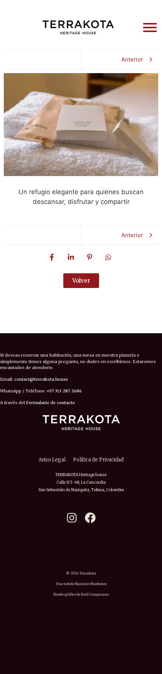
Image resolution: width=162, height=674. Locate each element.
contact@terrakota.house (41, 379)
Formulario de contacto (50, 402)
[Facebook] (90, 517)
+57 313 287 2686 (64, 391)
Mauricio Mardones (91, 584)
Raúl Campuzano (95, 594)
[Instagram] (71, 517)
